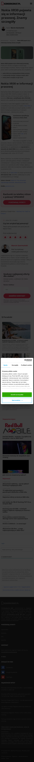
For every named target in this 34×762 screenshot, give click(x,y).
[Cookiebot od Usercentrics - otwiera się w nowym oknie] (24, 360)
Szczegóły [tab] (15, 365)
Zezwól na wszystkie (17, 394)
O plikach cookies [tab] (26, 365)
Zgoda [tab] (5, 365)
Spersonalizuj (16, 400)
